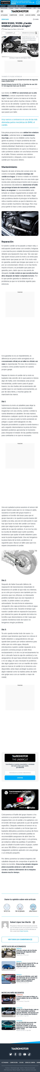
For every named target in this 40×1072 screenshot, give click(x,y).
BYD (35, 8)
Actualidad (4, 15)
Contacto (7, 1068)
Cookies (22, 1068)
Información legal (14, 1068)
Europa (11, 8)
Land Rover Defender (25, 8)
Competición (13, 15)
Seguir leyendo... (24, 931)
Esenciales (5, 19)
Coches (21, 15)
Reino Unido (4, 8)
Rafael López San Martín (10, 29)
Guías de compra (30, 15)
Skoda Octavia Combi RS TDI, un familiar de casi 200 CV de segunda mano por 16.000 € (19, 85)
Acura (16, 8)
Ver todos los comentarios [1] (20, 939)
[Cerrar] (37, 37)
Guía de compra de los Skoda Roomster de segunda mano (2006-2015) (20, 80)
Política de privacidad (29, 1068)
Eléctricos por (11, 6)
